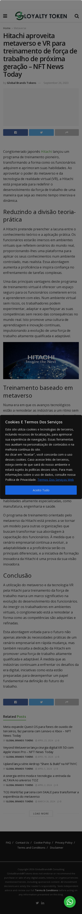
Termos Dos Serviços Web (55, 480)
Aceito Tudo (41, 490)
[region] (41, 457)
